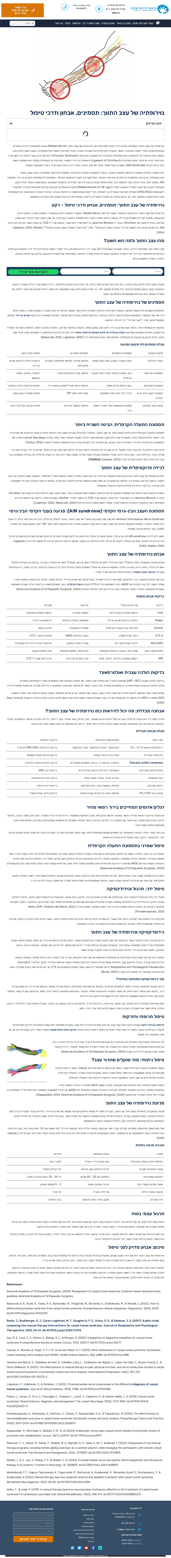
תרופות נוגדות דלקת (152, 1024)
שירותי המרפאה (88, 1509)
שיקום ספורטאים (88, 1526)
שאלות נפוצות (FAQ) (86, 1537)
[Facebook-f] (93, 1548)
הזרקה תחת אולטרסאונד (63, 1029)
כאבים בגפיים (108, 23)
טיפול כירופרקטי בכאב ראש (84, 1530)
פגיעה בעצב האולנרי (143, 572)
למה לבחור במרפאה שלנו (84, 1534)
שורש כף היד (23, 315)
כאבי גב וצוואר (124, 23)
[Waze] (100, 1548)
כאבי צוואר (90, 1519)
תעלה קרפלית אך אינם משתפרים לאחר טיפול (100, 332)
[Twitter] (79, 1548)
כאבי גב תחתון (88, 1515)
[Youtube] (86, 1548)
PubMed (94, 459)
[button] (11, 123)
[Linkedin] (72, 1548)
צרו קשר (59, 23)
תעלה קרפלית (75, 584)
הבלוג (67, 23)
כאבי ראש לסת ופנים (143, 23)
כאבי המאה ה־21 (91, 23)
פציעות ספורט (88, 1523)
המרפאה (76, 23)
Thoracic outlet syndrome (146, 762)
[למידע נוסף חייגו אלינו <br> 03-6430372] (64, 7)
